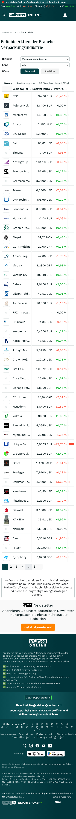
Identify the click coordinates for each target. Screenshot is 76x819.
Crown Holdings (23, 359)
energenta (19, 331)
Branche (19, 32)
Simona (18, 152)
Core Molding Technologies (31, 378)
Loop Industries (23, 209)
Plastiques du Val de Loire (30, 500)
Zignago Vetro (22, 387)
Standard (30, 71)
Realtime (50, 71)
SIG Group (20, 133)
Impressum (8, 734)
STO (15, 96)
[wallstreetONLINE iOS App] (36, 755)
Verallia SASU (21, 275)
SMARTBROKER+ (51, 683)
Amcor (17, 124)
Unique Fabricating (25, 444)
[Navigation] (4, 15)
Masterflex (20, 115)
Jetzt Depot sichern (38, 697)
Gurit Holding (22, 246)
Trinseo (17, 190)
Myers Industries (24, 434)
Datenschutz (45, 734)
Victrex (17, 265)
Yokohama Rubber (25, 491)
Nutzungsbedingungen (48, 737)
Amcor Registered (25, 256)
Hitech (17, 547)
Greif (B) (18, 369)
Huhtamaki (20, 218)
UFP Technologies (24, 199)
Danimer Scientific (25, 482)
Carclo (17, 538)
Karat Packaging (23, 340)
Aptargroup (20, 162)
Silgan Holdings (23, 293)
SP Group (19, 322)
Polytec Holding (23, 105)
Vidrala (17, 416)
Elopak (17, 237)
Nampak (18, 529)
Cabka (17, 284)
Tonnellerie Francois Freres (31, 303)
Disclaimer (26, 734)
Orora (17, 463)
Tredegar (19, 472)
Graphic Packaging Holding (30, 228)
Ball (15, 143)
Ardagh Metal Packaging (29, 350)
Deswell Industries (25, 510)
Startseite (6, 32)
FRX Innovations (23, 312)
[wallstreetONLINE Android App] (56, 755)
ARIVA (14, 767)
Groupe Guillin (22, 453)
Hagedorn (19, 406)
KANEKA (18, 519)
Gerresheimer (22, 180)
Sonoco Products (24, 171)
